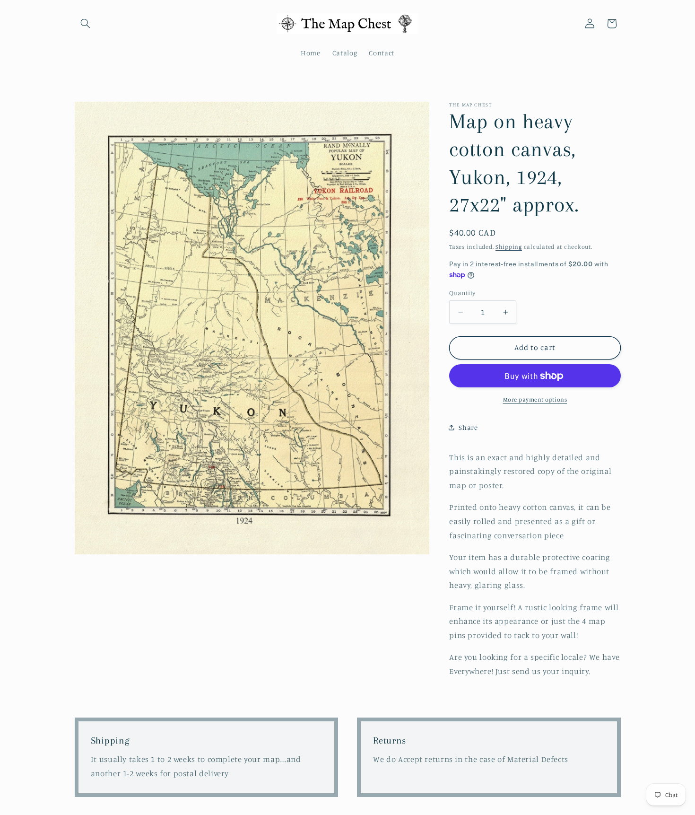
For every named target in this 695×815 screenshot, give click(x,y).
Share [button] (468, 427)
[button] (85, 24)
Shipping (508, 246)
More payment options (535, 399)
